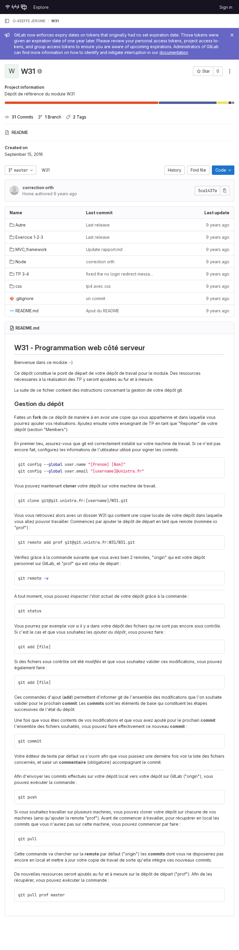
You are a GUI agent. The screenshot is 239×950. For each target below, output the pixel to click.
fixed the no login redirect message (119, 273)
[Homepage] (16, 7)
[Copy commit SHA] (224, 190)
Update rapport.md (104, 249)
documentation (173, 52)
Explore (41, 7)
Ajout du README (102, 310)
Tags (79, 116)
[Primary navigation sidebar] (7, 21)
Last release (98, 224)
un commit (95, 298)
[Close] (232, 35)
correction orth (38, 187)
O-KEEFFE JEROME (29, 21)
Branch (53, 116)
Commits (22, 116)
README (20, 132)
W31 (46, 170)
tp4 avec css (98, 286)
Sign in (225, 7)
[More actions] (229, 71)
